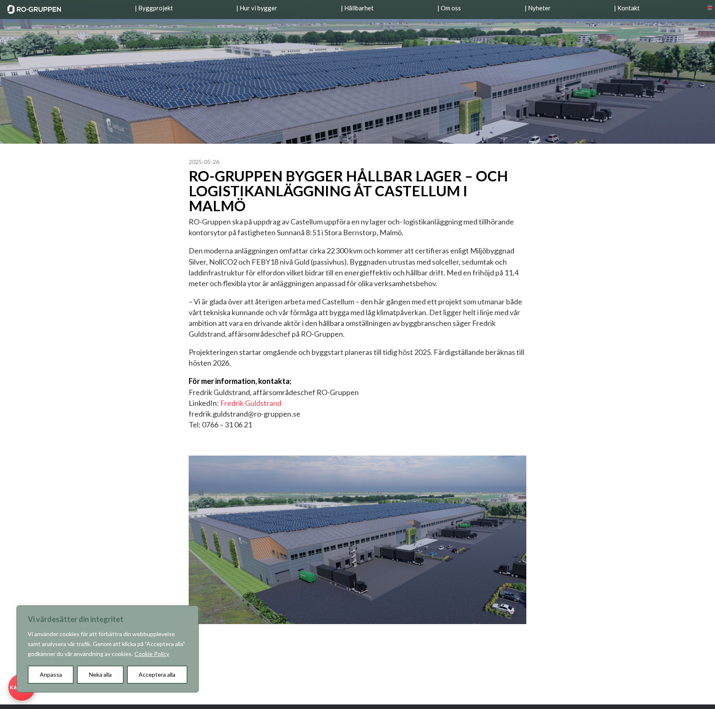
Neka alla (100, 674)
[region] (108, 648)
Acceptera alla (157, 674)
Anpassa (51, 674)
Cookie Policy (151, 653)
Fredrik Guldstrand (250, 403)
